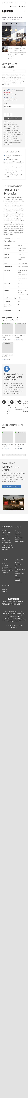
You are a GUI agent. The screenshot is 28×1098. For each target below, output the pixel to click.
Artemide (6, 142)
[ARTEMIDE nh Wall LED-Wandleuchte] (7, 347)
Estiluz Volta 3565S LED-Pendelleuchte (7, 445)
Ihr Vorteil (4, 563)
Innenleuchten (10, 17)
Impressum (17, 562)
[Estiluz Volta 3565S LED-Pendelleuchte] (7, 437)
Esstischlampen (15, 130)
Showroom (17, 536)
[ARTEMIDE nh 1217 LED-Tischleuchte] (20, 328)
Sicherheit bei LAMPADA (7, 570)
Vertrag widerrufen (17, 579)
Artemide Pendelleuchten (15, 142)
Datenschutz (18, 564)
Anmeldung (4, 589)
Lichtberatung (18, 534)
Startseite (4, 17)
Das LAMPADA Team (19, 541)
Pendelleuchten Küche (17, 134)
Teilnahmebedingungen (20, 569)
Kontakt (4, 574)
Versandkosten (5, 620)
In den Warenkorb (13, 118)
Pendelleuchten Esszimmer (10, 136)
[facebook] (11, 627)
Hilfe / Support (5, 572)
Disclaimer (17, 571)
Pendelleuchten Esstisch (10, 138)
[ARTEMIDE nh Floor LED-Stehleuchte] (7, 328)
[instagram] (14, 627)
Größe (5, 103)
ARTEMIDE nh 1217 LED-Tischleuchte (20, 336)
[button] (4, 455)
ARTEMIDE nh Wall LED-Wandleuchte (7, 356)
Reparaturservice (19, 537)
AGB (16, 566)
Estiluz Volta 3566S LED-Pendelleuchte (20, 445)
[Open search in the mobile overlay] (14, 3)
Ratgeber (17, 539)
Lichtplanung (18, 532)
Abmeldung (4, 591)
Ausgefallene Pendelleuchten (11, 132)
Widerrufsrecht (18, 567)
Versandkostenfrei (13, 95)
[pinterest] (16, 627)
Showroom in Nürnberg (18, 387)
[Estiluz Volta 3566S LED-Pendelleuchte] (20, 437)
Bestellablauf (5, 565)
